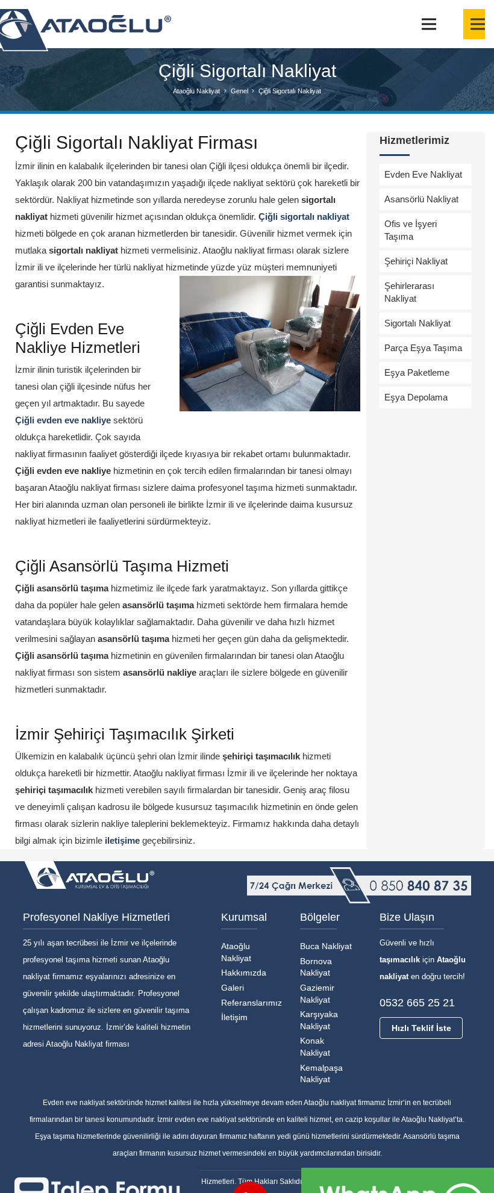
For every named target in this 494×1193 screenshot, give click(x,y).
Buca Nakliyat (326, 946)
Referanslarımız (251, 1003)
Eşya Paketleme (416, 372)
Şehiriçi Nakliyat (416, 261)
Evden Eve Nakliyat (423, 174)
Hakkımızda (243, 972)
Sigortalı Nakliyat (417, 323)
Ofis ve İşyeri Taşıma (410, 230)
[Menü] (428, 24)
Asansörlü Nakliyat (421, 199)
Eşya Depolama (416, 397)
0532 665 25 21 (417, 1003)
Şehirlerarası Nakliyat (409, 292)
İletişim (234, 1017)
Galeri (232, 987)
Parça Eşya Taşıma (423, 348)
